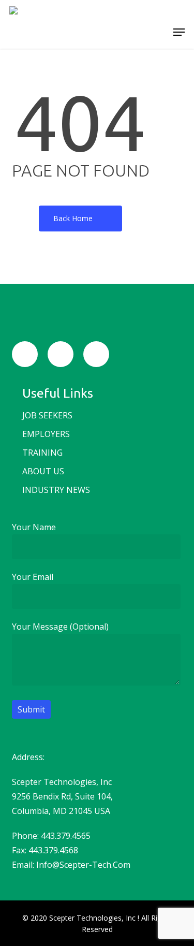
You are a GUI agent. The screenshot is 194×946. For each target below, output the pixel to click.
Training (42, 452)
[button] (179, 32)
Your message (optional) (60, 626)
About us (43, 471)
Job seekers (47, 415)
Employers (46, 434)
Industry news (56, 490)
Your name (34, 527)
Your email (32, 577)
